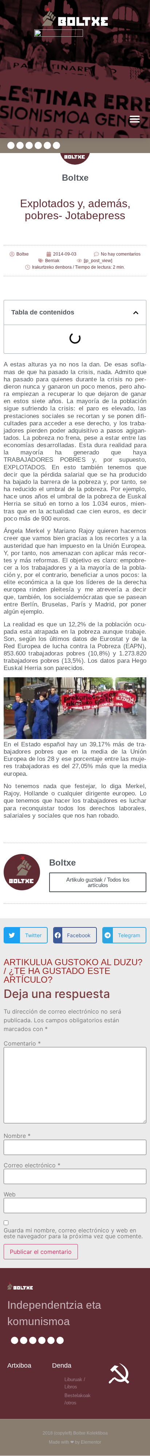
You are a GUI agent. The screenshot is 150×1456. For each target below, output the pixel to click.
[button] (134, 119)
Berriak (52, 260)
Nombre (17, 1136)
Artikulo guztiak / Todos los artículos (98, 882)
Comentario (22, 1043)
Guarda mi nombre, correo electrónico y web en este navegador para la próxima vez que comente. (73, 1233)
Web (10, 1194)
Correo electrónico (32, 1165)
